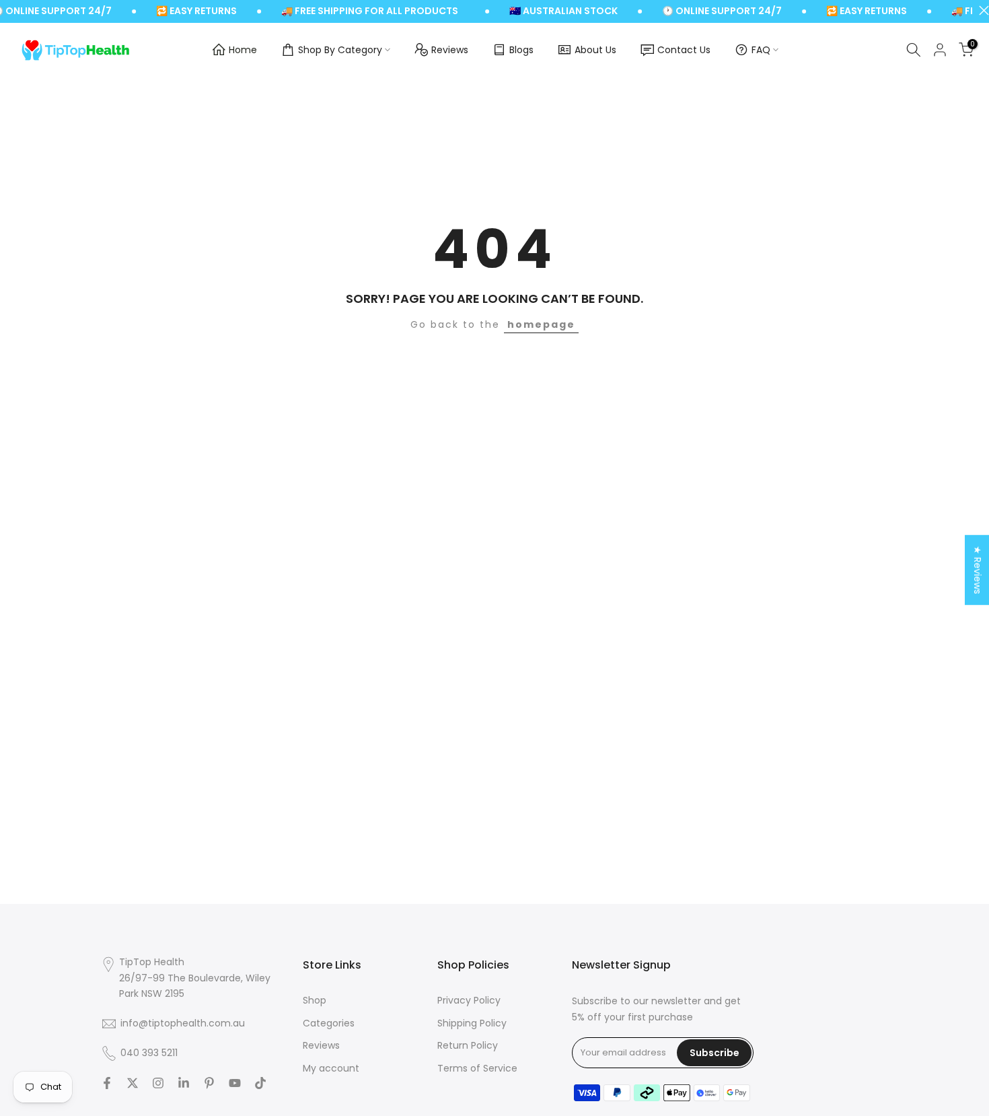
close (980, 10)
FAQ (761, 50)
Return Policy (467, 1045)
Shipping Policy (472, 1023)
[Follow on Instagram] (158, 1083)
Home (243, 50)
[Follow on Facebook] (107, 1083)
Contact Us (683, 50)
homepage (541, 324)
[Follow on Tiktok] (260, 1083)
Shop (314, 1000)
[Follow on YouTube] (235, 1083)
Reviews (449, 50)
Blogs (521, 50)
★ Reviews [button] (977, 570)
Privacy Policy (469, 1000)
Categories (329, 1023)
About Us (595, 50)
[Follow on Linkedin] (184, 1083)
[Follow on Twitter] (132, 1083)
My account (331, 1068)
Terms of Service (477, 1068)
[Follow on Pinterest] (209, 1083)
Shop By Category (340, 50)
